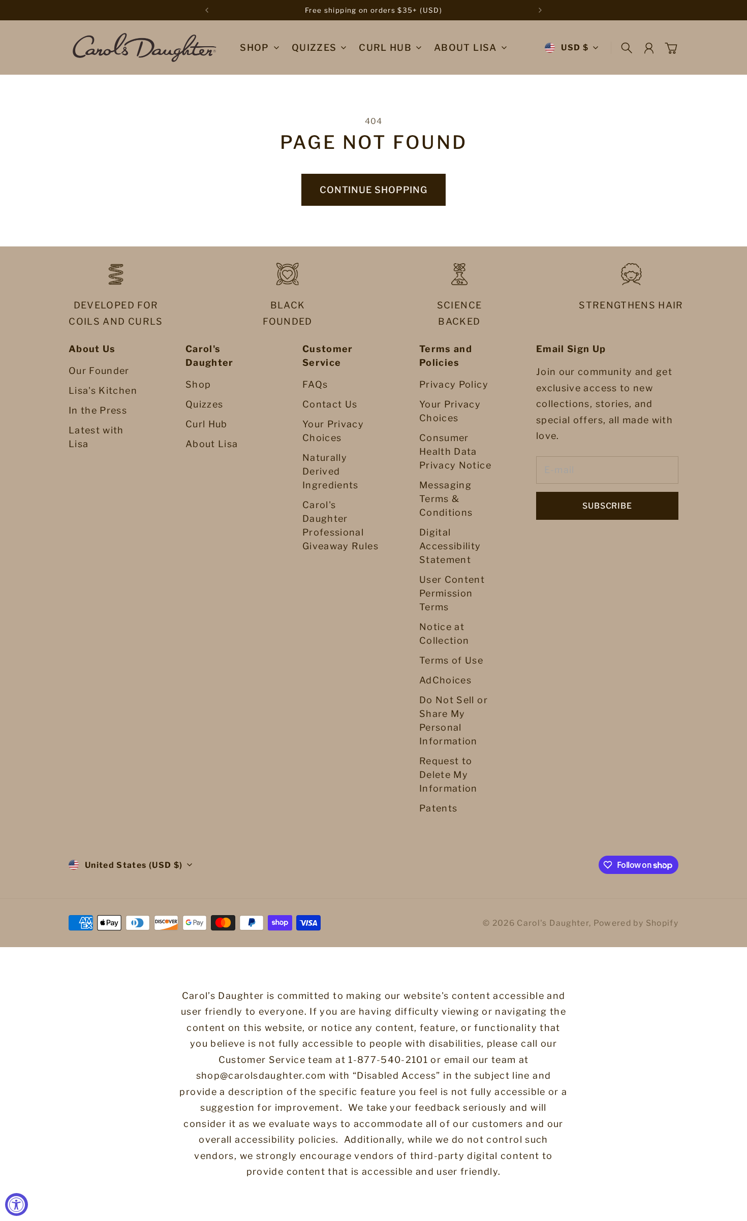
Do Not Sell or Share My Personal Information (453, 720)
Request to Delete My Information (448, 775)
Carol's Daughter (553, 923)
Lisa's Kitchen (103, 390)
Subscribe (607, 506)
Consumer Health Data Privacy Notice (455, 451)
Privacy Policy (453, 384)
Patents (438, 808)
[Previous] (206, 10)
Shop (254, 48)
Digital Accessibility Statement (450, 546)
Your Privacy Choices (333, 431)
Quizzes (204, 404)
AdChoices (445, 680)
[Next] (540, 10)
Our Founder (99, 370)
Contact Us (330, 404)
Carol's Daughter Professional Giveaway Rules (340, 525)
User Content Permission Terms (452, 593)
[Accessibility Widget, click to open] (16, 1204)
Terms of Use (451, 660)
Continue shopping (373, 189)
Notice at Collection (444, 633)
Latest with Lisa (96, 437)
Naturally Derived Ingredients (330, 471)
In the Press (98, 410)
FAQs (315, 384)
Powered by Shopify (636, 923)
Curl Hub (206, 424)
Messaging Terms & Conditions (446, 499)
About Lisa (211, 444)
